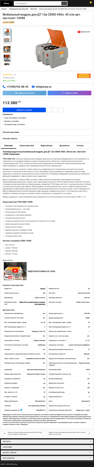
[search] (64, 3)
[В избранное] (55, 110)
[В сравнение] (60, 110)
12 (89, 288)
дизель (42, 288)
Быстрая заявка (49, 110)
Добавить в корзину (24, 110)
